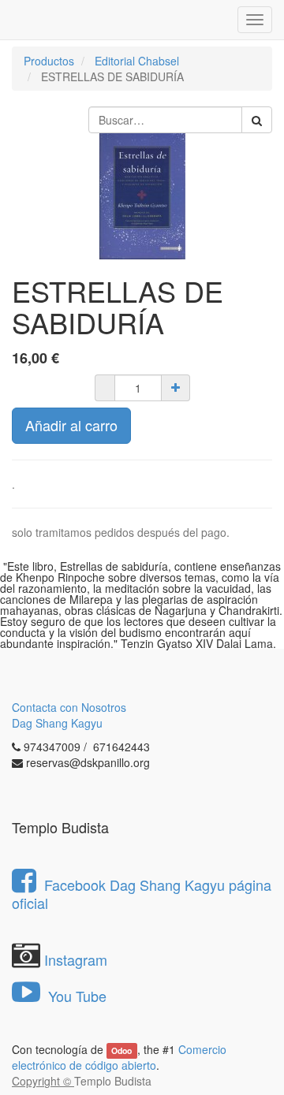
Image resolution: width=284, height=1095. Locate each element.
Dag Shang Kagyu (57, 723)
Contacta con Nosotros (69, 707)
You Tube (75, 995)
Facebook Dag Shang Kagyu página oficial (141, 893)
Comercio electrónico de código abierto (119, 1057)
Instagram (75, 959)
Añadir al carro (71, 425)
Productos (49, 61)
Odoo (121, 1050)
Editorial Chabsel (137, 61)
